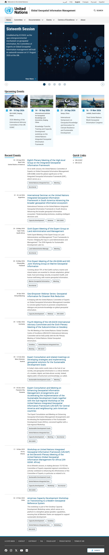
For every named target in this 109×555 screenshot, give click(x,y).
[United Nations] (16, 10)
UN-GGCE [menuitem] (78, 163)
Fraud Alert (51, 541)
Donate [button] (97, 550)
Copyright (32, 541)
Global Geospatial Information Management (53, 10)
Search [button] (99, 10)
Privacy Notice (65, 541)
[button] (30, 79)
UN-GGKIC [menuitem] (78, 160)
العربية (65, 2)
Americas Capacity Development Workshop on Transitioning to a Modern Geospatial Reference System (47, 501)
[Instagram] (11, 550)
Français (85, 2)
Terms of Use (79, 541)
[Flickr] (27, 550)
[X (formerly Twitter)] (16, 550)
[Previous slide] (6, 84)
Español (101, 2)
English (77, 2)
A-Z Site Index (10, 541)
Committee (17, 20)
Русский (93, 2)
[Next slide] (102, 84)
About (83, 20)
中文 (71, 2)
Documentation (33, 20)
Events (48, 20)
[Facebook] (6, 550)
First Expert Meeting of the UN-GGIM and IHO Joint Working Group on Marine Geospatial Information (48, 264)
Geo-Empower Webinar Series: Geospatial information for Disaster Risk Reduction (47, 295)
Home (8, 20)
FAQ (41, 541)
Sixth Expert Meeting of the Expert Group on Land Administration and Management (48, 229)
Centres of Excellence (65, 20)
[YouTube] (21, 550)
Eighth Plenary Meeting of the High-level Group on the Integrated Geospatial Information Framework (46, 163)
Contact (21, 541)
